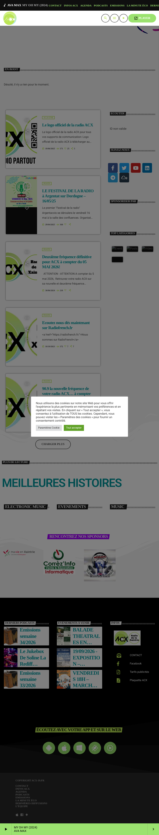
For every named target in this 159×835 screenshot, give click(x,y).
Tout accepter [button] (74, 427)
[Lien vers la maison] (10, 18)
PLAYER (142, 18)
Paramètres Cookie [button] (49, 427)
